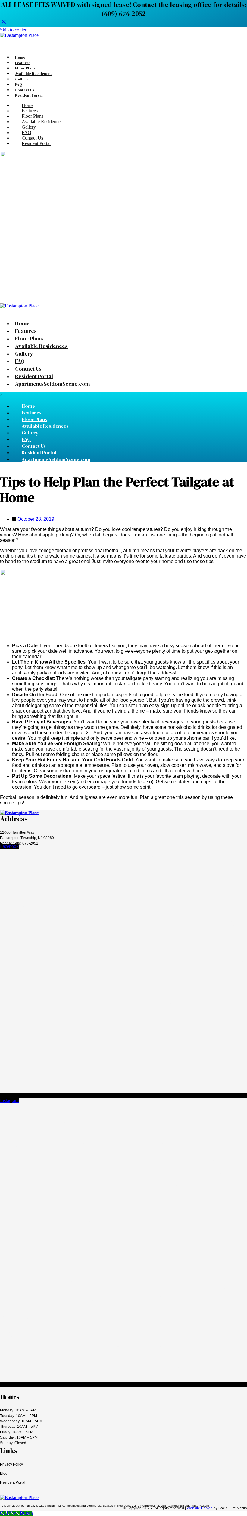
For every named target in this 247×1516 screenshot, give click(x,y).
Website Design (200, 1508)
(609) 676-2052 (25, 843)
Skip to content (14, 29)
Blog (4, 1473)
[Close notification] (3, 23)
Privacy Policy (11, 1464)
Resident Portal (12, 1482)
